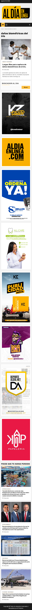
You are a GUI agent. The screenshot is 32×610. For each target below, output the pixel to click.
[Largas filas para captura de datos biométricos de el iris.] (16, 49)
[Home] (3, 25)
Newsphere (12, 608)
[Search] (30, 24)
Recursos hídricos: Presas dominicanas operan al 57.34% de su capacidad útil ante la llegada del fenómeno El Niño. (16, 562)
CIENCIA (4, 61)
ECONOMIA (4, 592)
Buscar (26, 87)
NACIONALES (5, 558)
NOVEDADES (9, 61)
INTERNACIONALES (6, 489)
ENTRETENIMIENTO (6, 524)
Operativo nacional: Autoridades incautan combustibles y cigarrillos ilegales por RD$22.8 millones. (16, 595)
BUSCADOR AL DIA (10, 83)
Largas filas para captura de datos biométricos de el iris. (14, 65)
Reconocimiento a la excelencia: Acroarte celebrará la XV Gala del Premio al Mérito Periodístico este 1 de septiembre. (15, 528)
